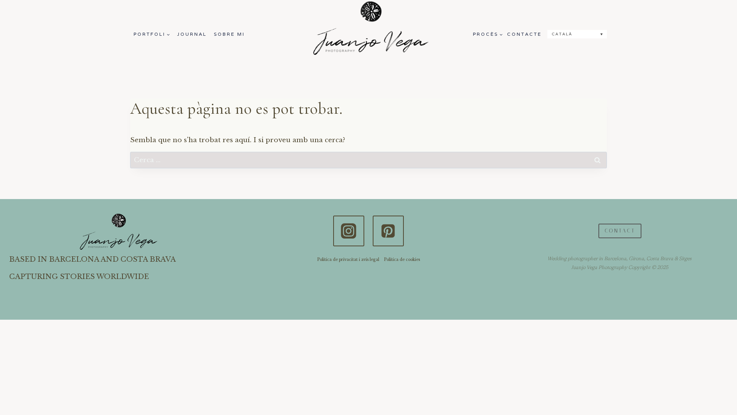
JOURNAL (192, 34)
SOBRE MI (229, 34)
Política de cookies (402, 259)
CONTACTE (524, 34)
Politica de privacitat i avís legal (348, 259)
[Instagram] (348, 231)
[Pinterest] (388, 231)
